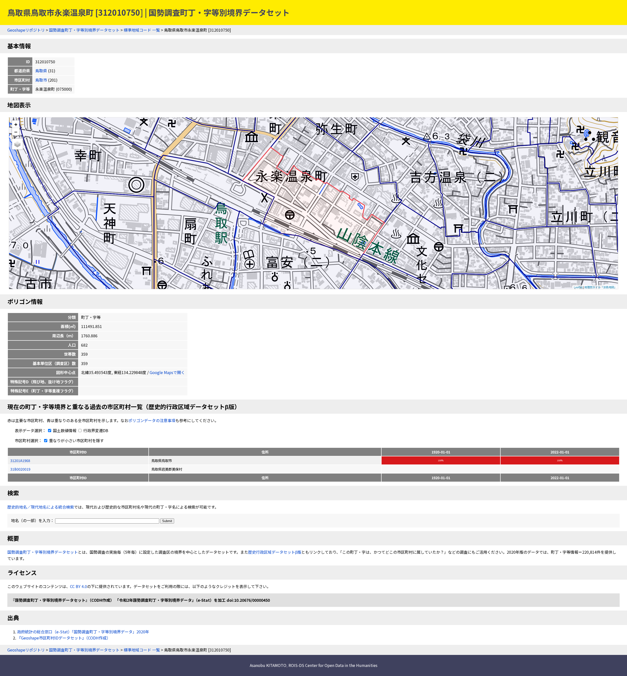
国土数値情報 (64, 430)
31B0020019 (20, 469)
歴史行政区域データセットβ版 (274, 552)
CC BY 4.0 (78, 586)
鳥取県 (41, 71)
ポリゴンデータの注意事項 (151, 420)
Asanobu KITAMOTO (268, 665)
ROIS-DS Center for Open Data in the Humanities (333, 665)
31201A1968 (20, 460)
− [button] (15, 131)
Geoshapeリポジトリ (26, 30)
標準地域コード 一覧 (142, 30)
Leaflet (578, 287)
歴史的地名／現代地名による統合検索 (40, 507)
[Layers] (17, 144)
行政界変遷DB (95, 430)
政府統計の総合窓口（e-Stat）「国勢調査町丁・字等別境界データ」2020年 (83, 632)
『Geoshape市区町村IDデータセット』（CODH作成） (63, 638)
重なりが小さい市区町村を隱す (76, 440)
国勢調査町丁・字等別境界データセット (84, 30)
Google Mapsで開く (167, 372)
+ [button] (15, 124)
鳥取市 (41, 80)
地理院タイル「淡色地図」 (600, 287)
